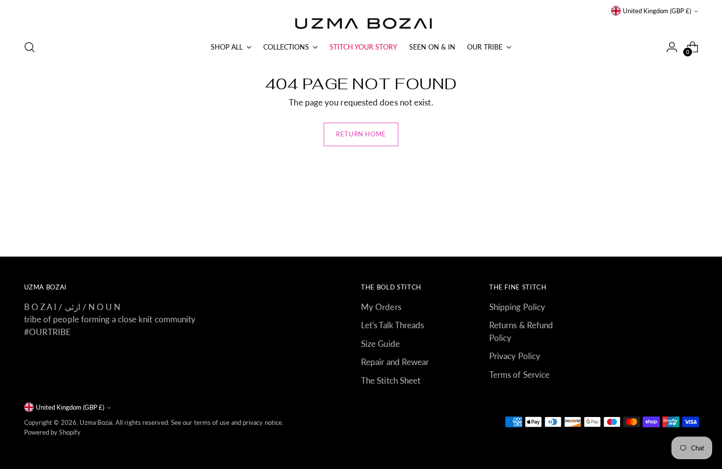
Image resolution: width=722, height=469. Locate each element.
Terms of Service (519, 374)
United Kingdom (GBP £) (657, 11)
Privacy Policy (514, 356)
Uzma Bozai (96, 422)
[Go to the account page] (672, 47)
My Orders (381, 307)
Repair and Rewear (395, 362)
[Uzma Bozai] (361, 24)
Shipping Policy (517, 307)
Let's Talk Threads (392, 325)
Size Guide (380, 344)
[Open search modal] (29, 47)
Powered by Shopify (52, 432)
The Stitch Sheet (390, 380)
